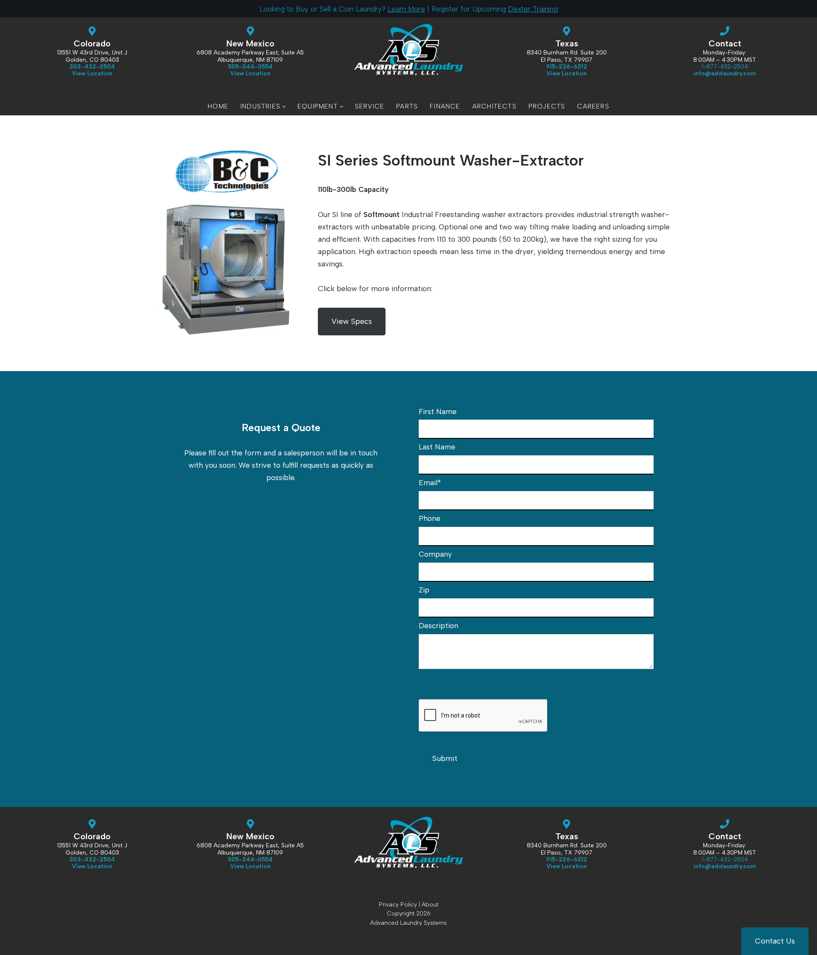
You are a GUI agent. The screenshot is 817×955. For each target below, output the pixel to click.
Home (218, 106)
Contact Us (775, 941)
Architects (494, 106)
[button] (284, 106)
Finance (445, 106)
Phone (429, 518)
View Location (250, 73)
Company (435, 554)
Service (369, 106)
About (430, 904)
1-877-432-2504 (725, 66)
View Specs (351, 321)
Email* (430, 482)
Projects (547, 106)
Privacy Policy (398, 904)
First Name (438, 411)
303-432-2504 (92, 66)
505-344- (250, 66)
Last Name (437, 447)
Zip (424, 590)
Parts (407, 106)
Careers (593, 106)
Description (438, 625)
